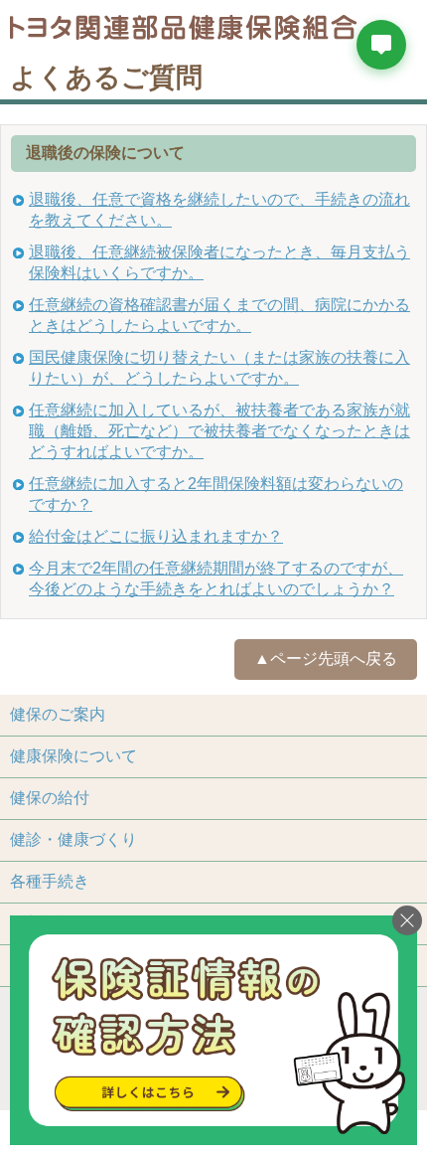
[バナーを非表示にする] (407, 920)
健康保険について (73, 755)
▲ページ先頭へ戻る (325, 658)
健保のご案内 (57, 714)
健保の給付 (49, 797)
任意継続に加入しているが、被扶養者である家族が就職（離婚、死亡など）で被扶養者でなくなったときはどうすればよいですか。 (219, 431)
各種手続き (49, 881)
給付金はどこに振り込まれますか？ (156, 536)
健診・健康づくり (73, 839)
